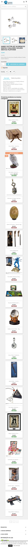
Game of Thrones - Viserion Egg (14, 224)
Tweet (10, 71)
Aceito (10, 545)
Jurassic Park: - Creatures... (14, 485)
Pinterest (14, 71)
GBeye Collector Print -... (14, 120)
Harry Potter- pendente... (14, 355)
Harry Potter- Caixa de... (14, 146)
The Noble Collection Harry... (14, 276)
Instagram (17, 521)
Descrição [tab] (6, 78)
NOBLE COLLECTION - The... (14, 329)
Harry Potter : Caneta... (14, 381)
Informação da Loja (7, 537)
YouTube (14, 521)
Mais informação (17, 545)
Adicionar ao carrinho (16, 64)
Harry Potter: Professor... (14, 511)
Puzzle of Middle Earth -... (14, 302)
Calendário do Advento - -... (14, 459)
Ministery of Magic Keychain (14, 198)
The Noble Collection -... (14, 172)
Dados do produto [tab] (15, 78)
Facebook (10, 521)
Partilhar (7, 71)
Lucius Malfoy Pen (14, 250)
